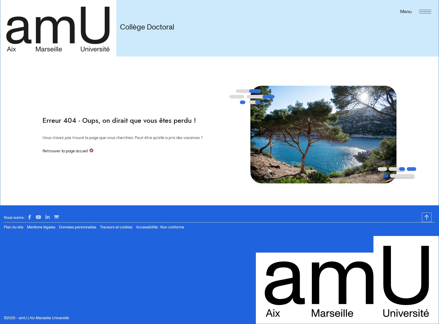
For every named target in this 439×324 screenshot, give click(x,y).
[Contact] (56, 217)
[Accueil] (58, 28)
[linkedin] (48, 217)
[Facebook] (29, 217)
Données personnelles (77, 227)
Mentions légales (41, 227)
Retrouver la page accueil (65, 150)
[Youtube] (38, 217)
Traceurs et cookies (116, 227)
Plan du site (13, 227)
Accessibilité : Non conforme (160, 227)
